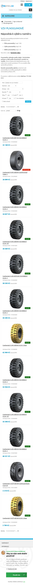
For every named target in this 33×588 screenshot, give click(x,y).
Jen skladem (20, 98)
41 (18, 106)
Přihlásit (22, 1)
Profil (15, 95)
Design (4, 89)
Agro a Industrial (17, 21)
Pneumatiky (8, 21)
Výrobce (4, 85)
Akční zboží (6, 101)
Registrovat (29, 1)
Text (3, 82)
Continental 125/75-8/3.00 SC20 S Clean (15, 518)
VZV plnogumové (7, 23)
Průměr (4, 98)
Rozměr (4, 92)
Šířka (3, 95)
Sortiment (5, 543)
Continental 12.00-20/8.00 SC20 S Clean (15, 345)
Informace (5, 546)
